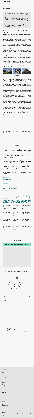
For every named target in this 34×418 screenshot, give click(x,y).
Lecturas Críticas (5, 379)
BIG (12, 43)
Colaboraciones (5, 405)
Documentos (4, 377)
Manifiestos (4, 392)
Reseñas (3, 372)
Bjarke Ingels (28, 154)
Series (3, 395)
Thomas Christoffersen (26, 172)
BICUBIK (7, 177)
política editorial (25, 265)
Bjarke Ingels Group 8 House (21, 244)
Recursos (3, 403)
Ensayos (3, 371)
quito (5, 273)
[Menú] (30, 1)
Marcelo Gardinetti (17, 280)
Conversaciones (5, 391)
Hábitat (3, 384)
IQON (18, 271)
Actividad (3, 401)
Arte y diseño (4, 385)
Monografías (4, 393)
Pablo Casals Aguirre (24, 271)
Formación (4, 404)
